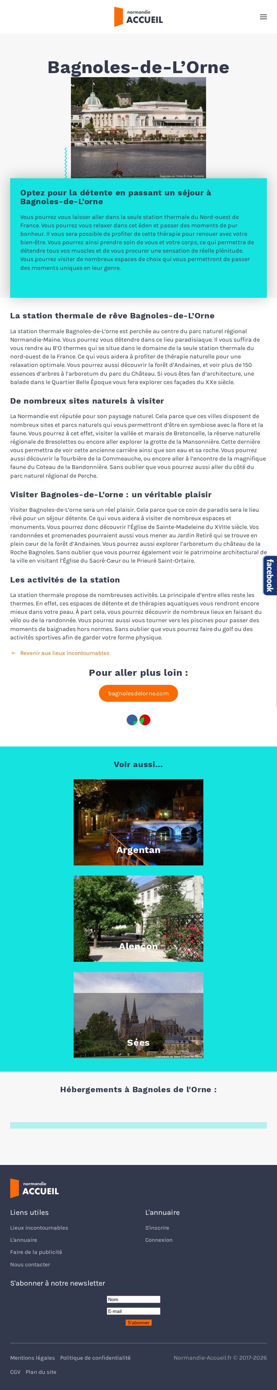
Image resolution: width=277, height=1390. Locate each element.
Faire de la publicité (36, 1252)
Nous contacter (30, 1264)
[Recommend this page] (145, 720)
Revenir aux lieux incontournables (64, 653)
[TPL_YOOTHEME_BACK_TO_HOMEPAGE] (138, 17)
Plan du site (41, 1372)
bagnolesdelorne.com (138, 693)
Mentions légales (32, 1358)
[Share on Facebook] (132, 720)
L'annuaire (23, 1240)
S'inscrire (157, 1228)
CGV (15, 1372)
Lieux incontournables (39, 1228)
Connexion (159, 1240)
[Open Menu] (263, 17)
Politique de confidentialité (95, 1358)
